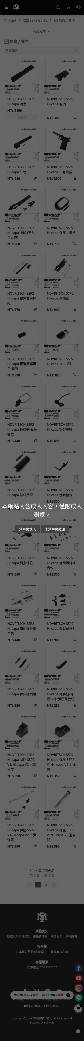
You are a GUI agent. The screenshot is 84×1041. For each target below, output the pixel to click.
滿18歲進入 (27, 529)
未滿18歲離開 (55, 529)
